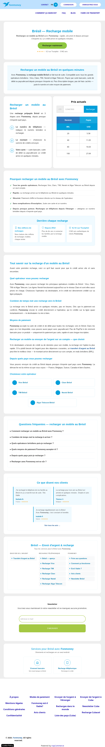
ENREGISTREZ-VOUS (90, 5)
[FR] (56, 6)
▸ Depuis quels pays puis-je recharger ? (27, 455)
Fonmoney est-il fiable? (40, 705)
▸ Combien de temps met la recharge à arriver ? (31, 437)
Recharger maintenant (52, 45)
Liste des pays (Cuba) (65, 715)
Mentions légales (14, 703)
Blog (73, 13)
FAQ (64, 13)
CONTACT (44, 5)
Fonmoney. (18, 737)
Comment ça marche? (46, 13)
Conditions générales (14, 709)
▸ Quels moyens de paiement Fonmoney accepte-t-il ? (34, 449)
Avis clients (39, 712)
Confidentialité (14, 715)
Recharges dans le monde (65, 708)
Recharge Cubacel (91, 712)
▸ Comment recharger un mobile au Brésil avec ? (37, 431)
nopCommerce (57, 745)
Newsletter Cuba (90, 706)
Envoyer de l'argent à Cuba (91, 698)
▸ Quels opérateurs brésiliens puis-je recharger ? (32, 443)
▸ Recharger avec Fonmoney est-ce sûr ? (28, 461)
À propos (14, 697)
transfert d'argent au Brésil (82, 348)
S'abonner (52, 628)
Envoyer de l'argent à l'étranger (65, 698)
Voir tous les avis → (52, 525)
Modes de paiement (40, 697)
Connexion (69, 5)
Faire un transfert (90, 13)
